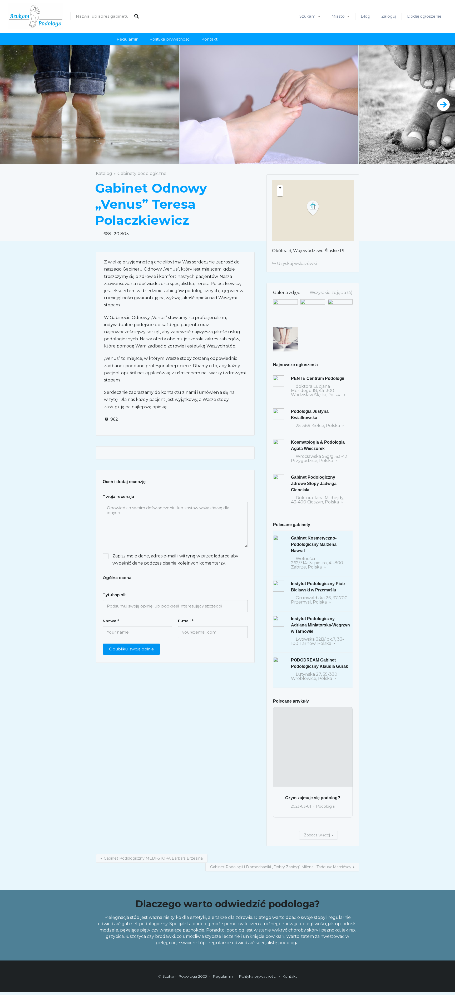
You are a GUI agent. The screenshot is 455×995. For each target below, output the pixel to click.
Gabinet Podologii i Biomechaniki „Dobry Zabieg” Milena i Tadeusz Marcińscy (280, 867)
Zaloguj (388, 16)
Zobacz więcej (317, 835)
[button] (316, 208)
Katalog (104, 173)
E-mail (186, 620)
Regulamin (128, 39)
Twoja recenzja (118, 496)
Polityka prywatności (170, 39)
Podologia (325, 806)
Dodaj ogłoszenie (424, 16)
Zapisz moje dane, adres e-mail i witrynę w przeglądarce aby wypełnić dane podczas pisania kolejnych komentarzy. (175, 559)
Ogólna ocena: (117, 577)
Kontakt (209, 39)
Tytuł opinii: (114, 594)
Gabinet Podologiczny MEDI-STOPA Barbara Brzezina (153, 858)
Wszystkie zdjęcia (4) (331, 292)
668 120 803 (116, 233)
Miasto (338, 16)
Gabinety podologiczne (141, 173)
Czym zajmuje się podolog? (312, 798)
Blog (365, 16)
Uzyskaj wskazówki (297, 263)
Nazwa (111, 620)
